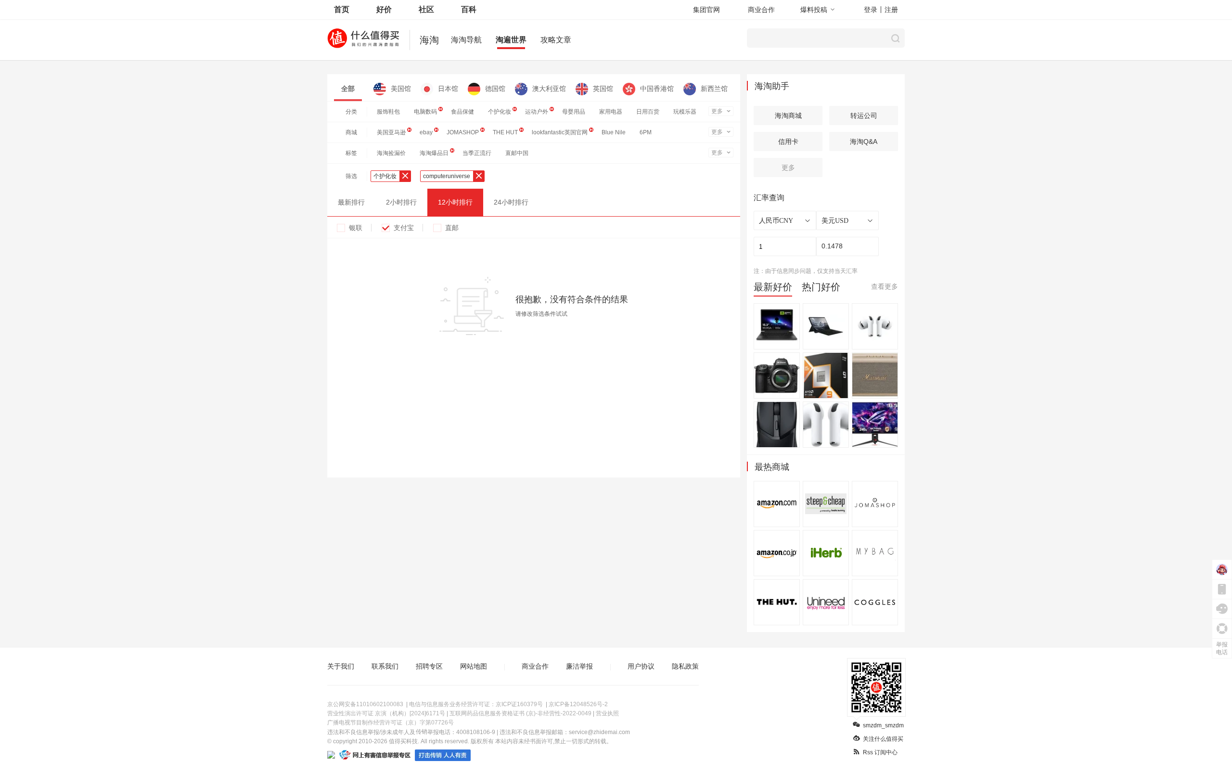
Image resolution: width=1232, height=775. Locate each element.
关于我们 (340, 666)
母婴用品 (573, 111)
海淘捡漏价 (391, 153)
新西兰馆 (714, 88)
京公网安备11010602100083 (365, 704)
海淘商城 (788, 115)
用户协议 (641, 666)
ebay (426, 132)
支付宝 (404, 228)
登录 (870, 9)
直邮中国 (516, 153)
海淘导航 (466, 40)
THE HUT (505, 132)
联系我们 (385, 666)
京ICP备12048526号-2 (578, 704)
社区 (426, 9)
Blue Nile (614, 132)
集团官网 (706, 9)
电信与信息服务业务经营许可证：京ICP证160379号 (476, 704)
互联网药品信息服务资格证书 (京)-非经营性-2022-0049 (520, 713)
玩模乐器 (684, 111)
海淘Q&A (863, 141)
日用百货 (647, 111)
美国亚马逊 (391, 132)
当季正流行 (476, 153)
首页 (341, 9)
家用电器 (610, 111)
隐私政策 (685, 666)
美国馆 (401, 88)
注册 (891, 9)
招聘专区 (429, 666)
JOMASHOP (463, 132)
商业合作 (761, 9)
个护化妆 (499, 111)
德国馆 (495, 88)
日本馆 (448, 88)
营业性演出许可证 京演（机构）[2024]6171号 (386, 713)
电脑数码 (425, 111)
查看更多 (884, 286)
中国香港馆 (657, 88)
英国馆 (603, 88)
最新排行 (351, 202)
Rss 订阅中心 (880, 752)
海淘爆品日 (434, 153)
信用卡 (788, 141)
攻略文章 (555, 40)
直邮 (452, 228)
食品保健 (462, 111)
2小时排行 (401, 202)
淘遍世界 (511, 40)
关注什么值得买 (883, 739)
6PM (646, 132)
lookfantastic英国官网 (560, 132)
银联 (355, 228)
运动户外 (536, 111)
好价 (384, 9)
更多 (717, 111)
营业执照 (607, 713)
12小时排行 (455, 202)
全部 (348, 88)
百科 (468, 9)
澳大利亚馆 (549, 88)
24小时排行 (511, 202)
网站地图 (473, 666)
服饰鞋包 (388, 111)
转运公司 (863, 115)
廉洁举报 (579, 666)
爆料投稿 (813, 9)
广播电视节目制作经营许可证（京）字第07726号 (390, 722)
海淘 (429, 40)
